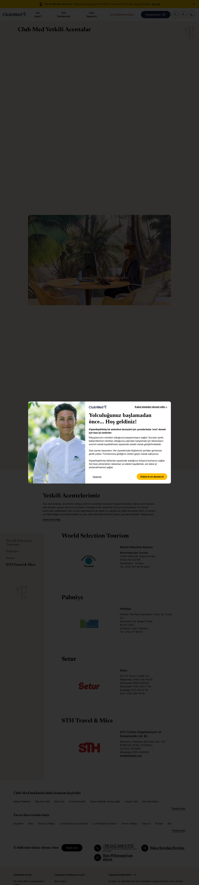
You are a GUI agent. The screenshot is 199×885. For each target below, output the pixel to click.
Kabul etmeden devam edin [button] (151, 406)
